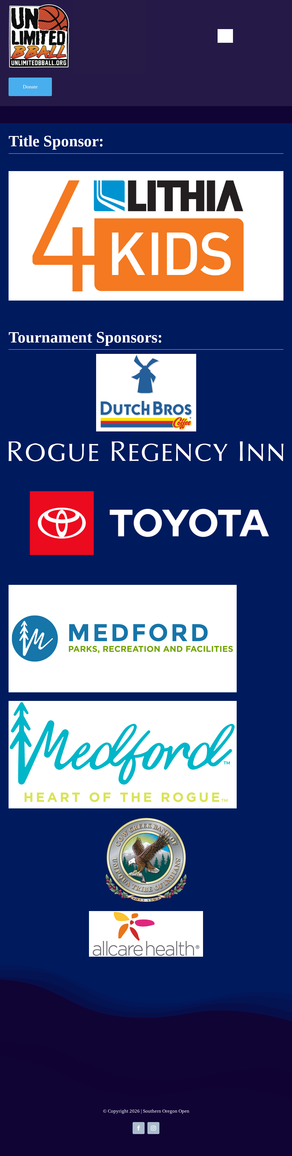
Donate (30, 87)
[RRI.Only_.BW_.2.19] (146, 444)
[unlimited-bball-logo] (39, 7)
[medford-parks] (123, 588)
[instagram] (153, 1128)
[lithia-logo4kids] (146, 174)
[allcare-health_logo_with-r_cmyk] (146, 914)
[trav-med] (123, 704)
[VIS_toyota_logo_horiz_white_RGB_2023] (146, 473)
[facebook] (139, 1128)
